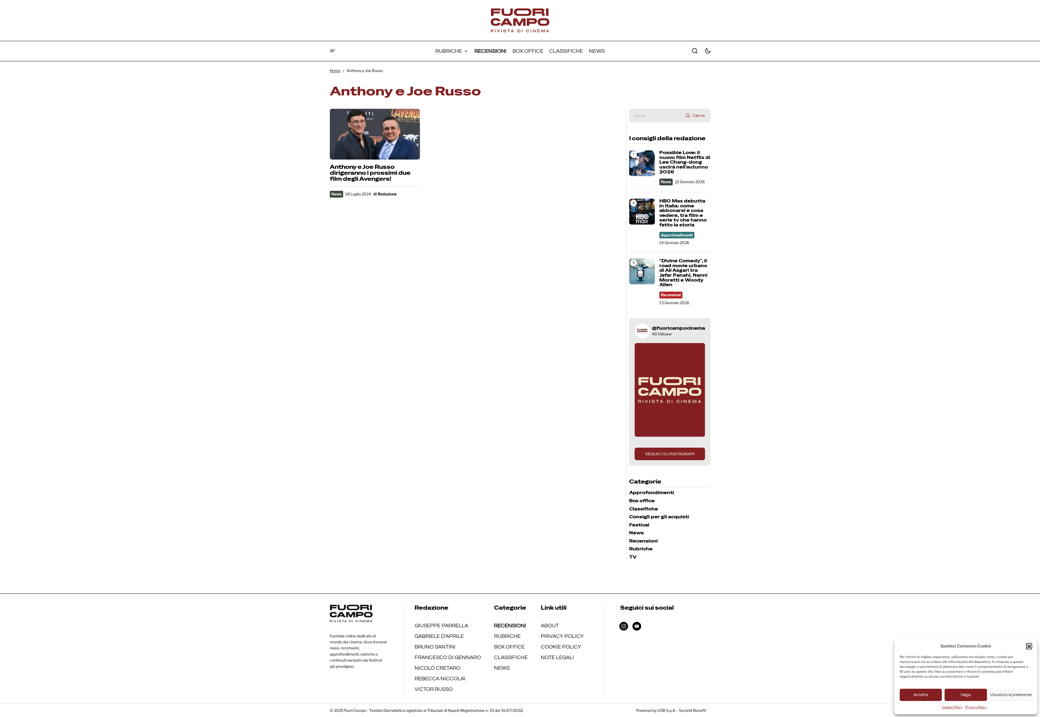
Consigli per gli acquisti (659, 517)
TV (633, 557)
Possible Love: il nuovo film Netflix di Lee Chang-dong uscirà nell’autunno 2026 (684, 162)
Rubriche (641, 549)
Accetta (921, 695)
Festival (639, 525)
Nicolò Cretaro (437, 668)
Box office (642, 500)
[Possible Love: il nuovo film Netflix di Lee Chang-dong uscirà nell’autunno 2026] (642, 163)
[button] (1029, 646)
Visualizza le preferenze (1011, 695)
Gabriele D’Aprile (439, 636)
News (336, 194)
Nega (966, 695)
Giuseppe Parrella (441, 625)
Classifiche (643, 509)
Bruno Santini (435, 647)
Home (335, 70)
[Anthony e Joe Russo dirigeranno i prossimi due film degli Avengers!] (375, 134)
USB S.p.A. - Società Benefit (681, 710)
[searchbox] (656, 115)
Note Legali (557, 657)
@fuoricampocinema (678, 328)
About (550, 625)
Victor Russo (434, 689)
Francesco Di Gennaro (448, 657)
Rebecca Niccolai (440, 678)
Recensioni (671, 294)
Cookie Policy (952, 707)
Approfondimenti (677, 235)
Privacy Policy (976, 707)
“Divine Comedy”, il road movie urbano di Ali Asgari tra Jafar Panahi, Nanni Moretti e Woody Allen (683, 272)
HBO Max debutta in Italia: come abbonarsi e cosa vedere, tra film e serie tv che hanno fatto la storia (683, 213)
